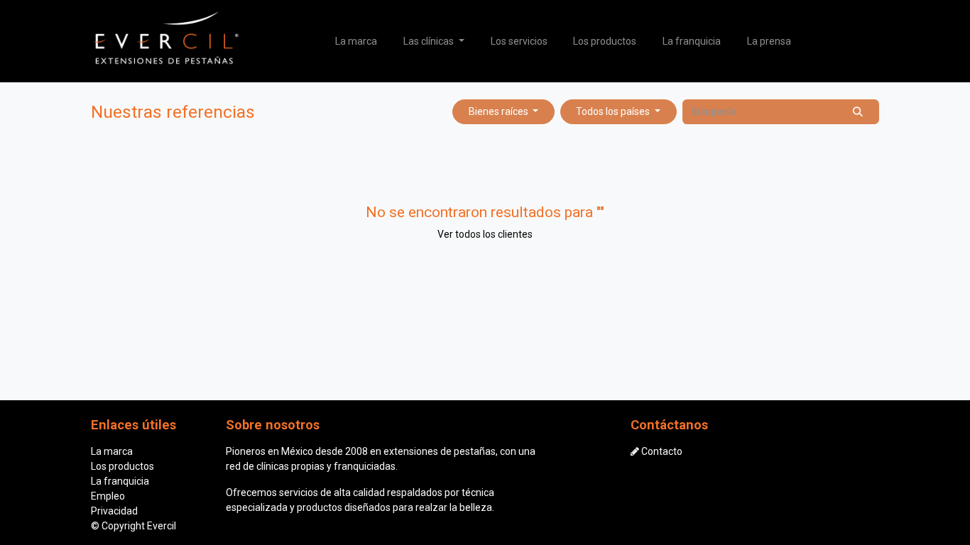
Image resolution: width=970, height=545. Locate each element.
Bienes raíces (498, 111)
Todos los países (613, 111)
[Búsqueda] (858, 111)
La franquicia (120, 481)
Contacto (661, 451)
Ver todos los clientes (485, 234)
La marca (112, 451)
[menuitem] (356, 41)
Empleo (108, 496)
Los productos (122, 466)
